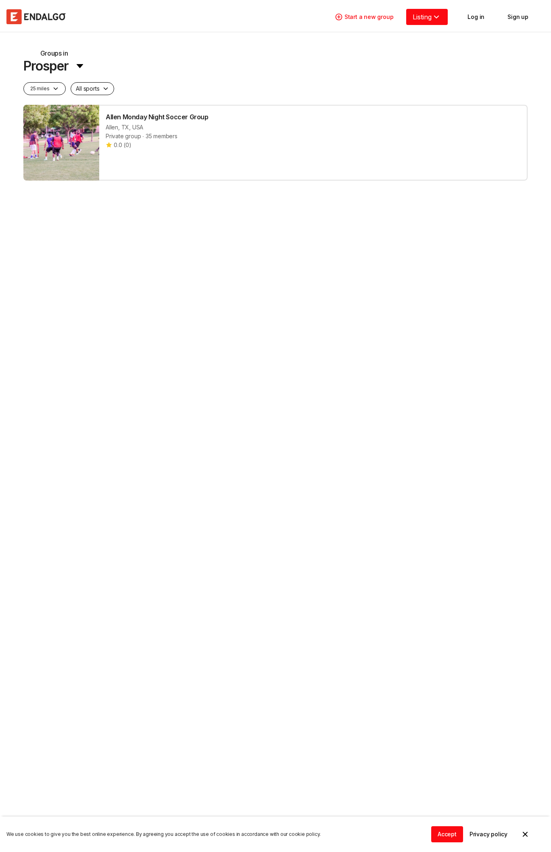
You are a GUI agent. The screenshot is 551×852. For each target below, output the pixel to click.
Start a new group (369, 16)
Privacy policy (488, 834)
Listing (422, 17)
